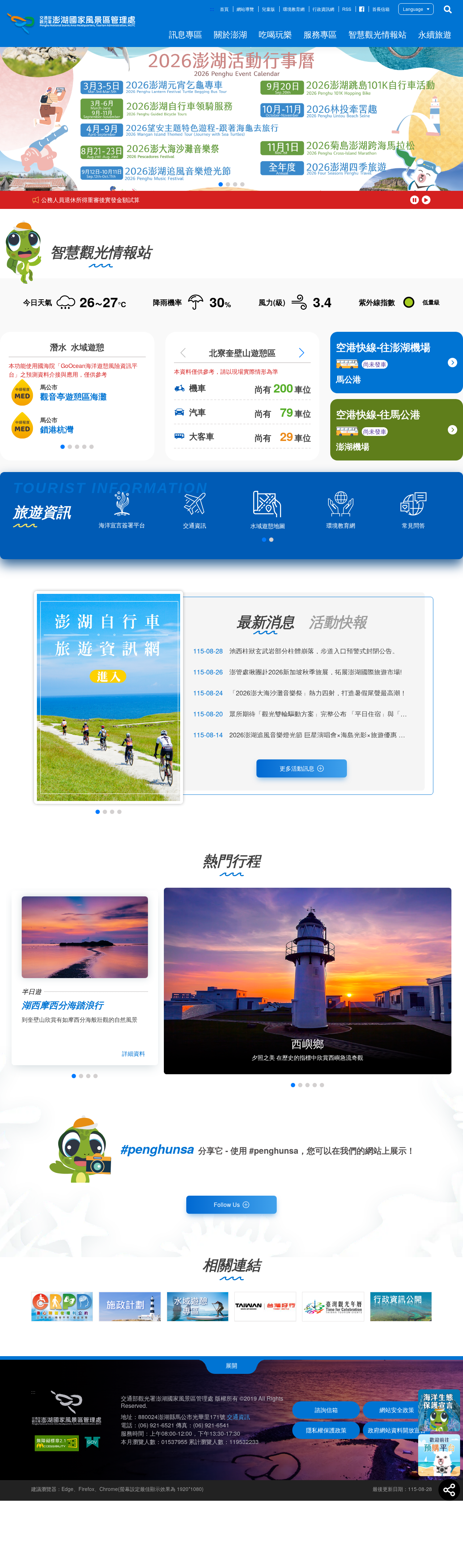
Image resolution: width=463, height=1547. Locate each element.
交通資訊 (238, 1417)
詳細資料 (133, 1053)
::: (212, 8)
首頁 (224, 9)
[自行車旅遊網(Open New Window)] (108, 697)
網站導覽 (245, 9)
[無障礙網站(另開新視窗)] (57, 1443)
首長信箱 (381, 9)
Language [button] (413, 9)
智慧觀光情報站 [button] (377, 34)
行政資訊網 (323, 9)
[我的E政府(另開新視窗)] (92, 1443)
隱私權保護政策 (326, 1430)
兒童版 (268, 9)
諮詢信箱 (326, 1410)
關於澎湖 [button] (230, 34)
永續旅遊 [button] (434, 34)
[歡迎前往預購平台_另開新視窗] (439, 1455)
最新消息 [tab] (265, 621)
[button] (220, 184)
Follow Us (227, 1204)
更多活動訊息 (297, 768)
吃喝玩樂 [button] (275, 34)
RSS (346, 9)
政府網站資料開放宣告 (397, 1430)
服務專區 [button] (320, 34)
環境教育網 (294, 9)
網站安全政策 (396, 1410)
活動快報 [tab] (338, 621)
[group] (62, 1306)
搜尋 (447, 9)
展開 (231, 1365)
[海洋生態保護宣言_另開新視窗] (439, 1410)
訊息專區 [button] (185, 34)
